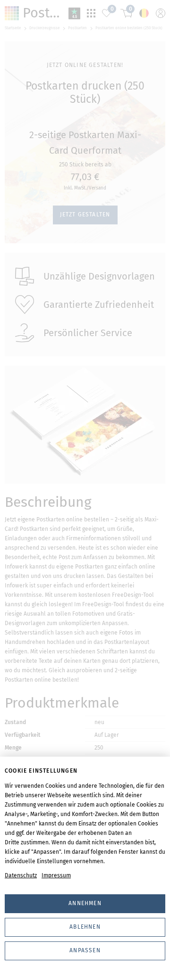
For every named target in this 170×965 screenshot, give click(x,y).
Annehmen (85, 903)
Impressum (56, 875)
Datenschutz (21, 875)
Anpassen (85, 950)
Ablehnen (85, 927)
